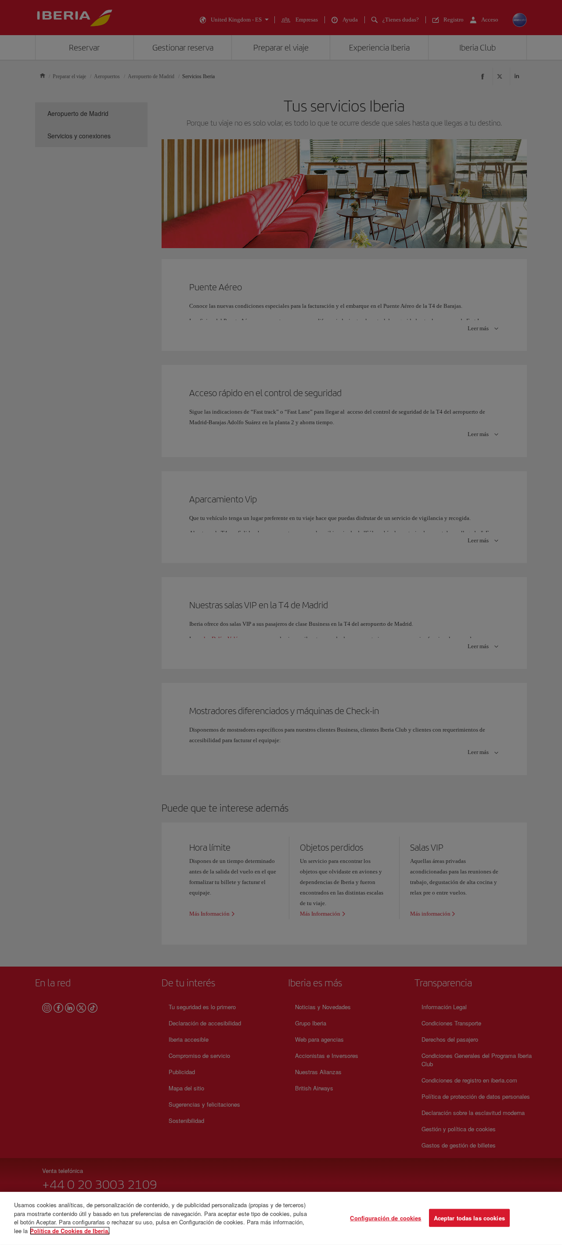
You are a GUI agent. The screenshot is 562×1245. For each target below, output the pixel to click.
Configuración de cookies (385, 1217)
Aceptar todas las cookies (469, 1217)
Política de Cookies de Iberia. (70, 1230)
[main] (281, 1218)
